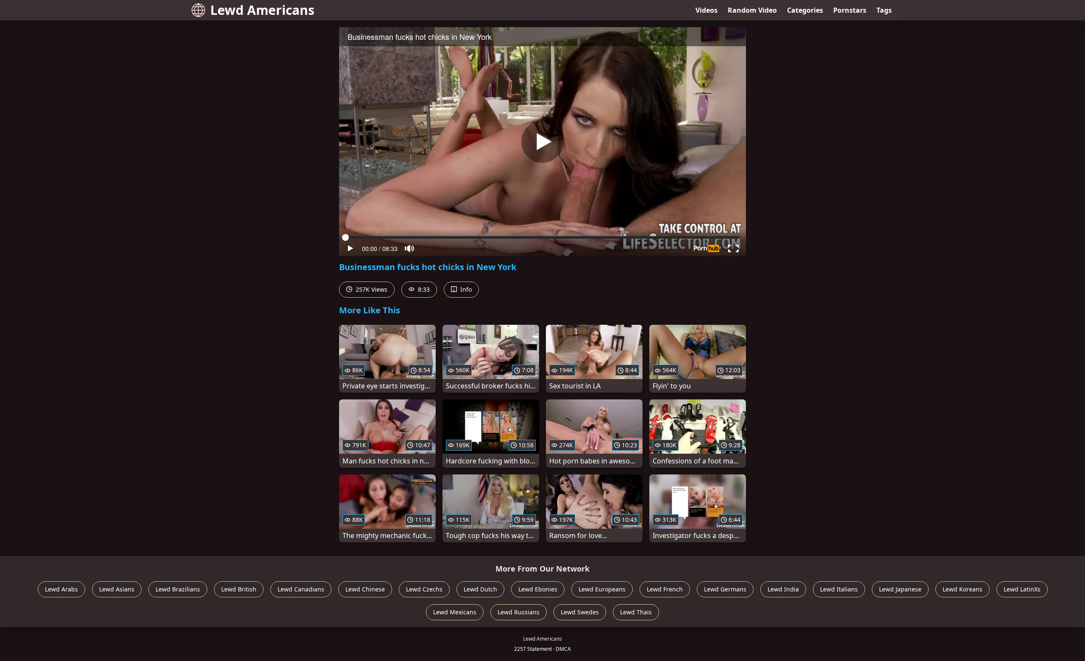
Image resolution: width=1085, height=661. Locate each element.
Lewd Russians (519, 612)
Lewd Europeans (602, 589)
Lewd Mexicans (454, 612)
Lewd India (783, 589)
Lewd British (238, 589)
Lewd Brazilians (178, 589)
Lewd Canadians (301, 589)
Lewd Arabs (61, 589)
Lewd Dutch (480, 589)
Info (465, 289)
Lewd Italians (839, 589)
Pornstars (849, 10)
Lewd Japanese (900, 589)
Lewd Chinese (365, 589)
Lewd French (665, 589)
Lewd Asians (116, 589)
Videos (707, 10)
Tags (884, 10)
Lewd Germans (725, 589)
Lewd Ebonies (537, 589)
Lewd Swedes (580, 612)
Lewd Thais (636, 612)
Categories (805, 10)
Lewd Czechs (424, 589)
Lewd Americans (262, 10)
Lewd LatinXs (1022, 589)
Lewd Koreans (962, 589)
